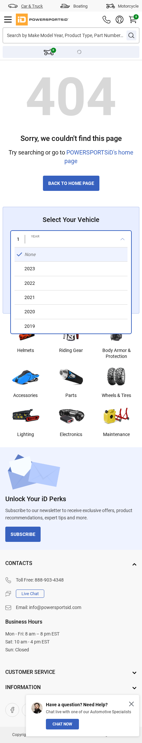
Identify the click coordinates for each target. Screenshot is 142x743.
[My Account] (119, 19)
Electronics (71, 434)
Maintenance (116, 434)
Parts (71, 395)
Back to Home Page (71, 183)
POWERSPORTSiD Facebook (12, 710)
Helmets (25, 350)
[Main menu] (8, 19)
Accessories (25, 395)
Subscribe (23, 534)
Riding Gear (71, 350)
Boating (80, 6)
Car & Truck (32, 6)
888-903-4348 (49, 580)
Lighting (25, 434)
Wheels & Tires (116, 395)
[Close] (131, 704)
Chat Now (62, 724)
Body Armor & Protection (116, 353)
